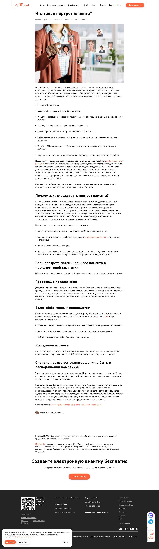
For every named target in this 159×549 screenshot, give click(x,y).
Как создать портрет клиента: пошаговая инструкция (75, 404)
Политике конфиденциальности (25, 537)
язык (106, 316)
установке (33, 513)
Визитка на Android (39, 520)
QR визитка (24, 523)
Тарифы (122, 512)
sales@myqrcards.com (93, 502)
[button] (110, 5)
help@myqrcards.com (62, 508)
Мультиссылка (124, 523)
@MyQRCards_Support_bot (64, 512)
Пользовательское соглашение (100, 536)
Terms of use (132, 536)
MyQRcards (40, 444)
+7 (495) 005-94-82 (92, 506)
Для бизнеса (124, 498)
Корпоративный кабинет (68, 498)
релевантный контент (97, 237)
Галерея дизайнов (126, 505)
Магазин (122, 508)
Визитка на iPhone (24, 521)
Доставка (122, 516)
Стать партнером (125, 501)
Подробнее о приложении (28, 517)
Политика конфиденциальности (78, 536)
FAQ (120, 519)
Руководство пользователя (96, 512)
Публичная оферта (119, 536)
